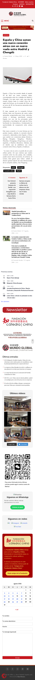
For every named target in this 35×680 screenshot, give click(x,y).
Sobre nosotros (29, 2)
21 (21, 599)
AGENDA (21, 4)
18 (9, 599)
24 (4, 602)
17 (4, 599)
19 (13, 599)
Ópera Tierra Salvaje (13, 278)
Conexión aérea (9, 171)
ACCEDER (21, 2)
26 (13, 602)
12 (13, 596)
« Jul (16, 609)
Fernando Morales (18, 260)
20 (17, 599)
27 (17, 602)
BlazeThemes (21, 677)
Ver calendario (5, 301)
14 (21, 596)
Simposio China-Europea (14, 283)
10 (4, 596)
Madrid (19, 171)
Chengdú (21, 167)
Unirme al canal (17, 507)
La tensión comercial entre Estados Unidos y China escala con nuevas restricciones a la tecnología (22, 247)
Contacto (15, 4)
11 (8, 596)
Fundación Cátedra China (10, 2)
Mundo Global (8, 56)
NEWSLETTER (29, 4)
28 (21, 602)
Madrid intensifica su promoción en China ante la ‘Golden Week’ (22, 219)
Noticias (6, 35)
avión (13, 167)
